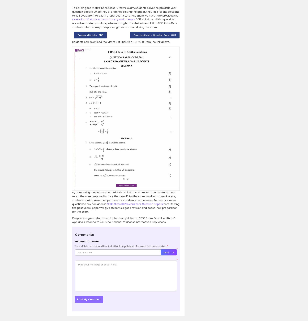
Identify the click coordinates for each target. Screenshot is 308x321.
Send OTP (168, 252)
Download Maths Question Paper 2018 (155, 35)
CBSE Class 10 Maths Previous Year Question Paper (103, 19)
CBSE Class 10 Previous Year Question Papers (135, 204)
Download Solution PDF (90, 35)
